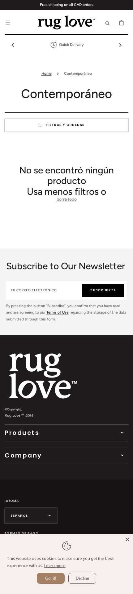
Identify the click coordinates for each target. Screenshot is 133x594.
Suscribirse (103, 290)
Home (46, 73)
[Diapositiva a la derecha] (120, 45)
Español (19, 515)
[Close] (127, 539)
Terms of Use (57, 312)
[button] (8, 22)
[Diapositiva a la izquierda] (13, 45)
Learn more (55, 565)
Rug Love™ (14, 415)
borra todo (67, 199)
